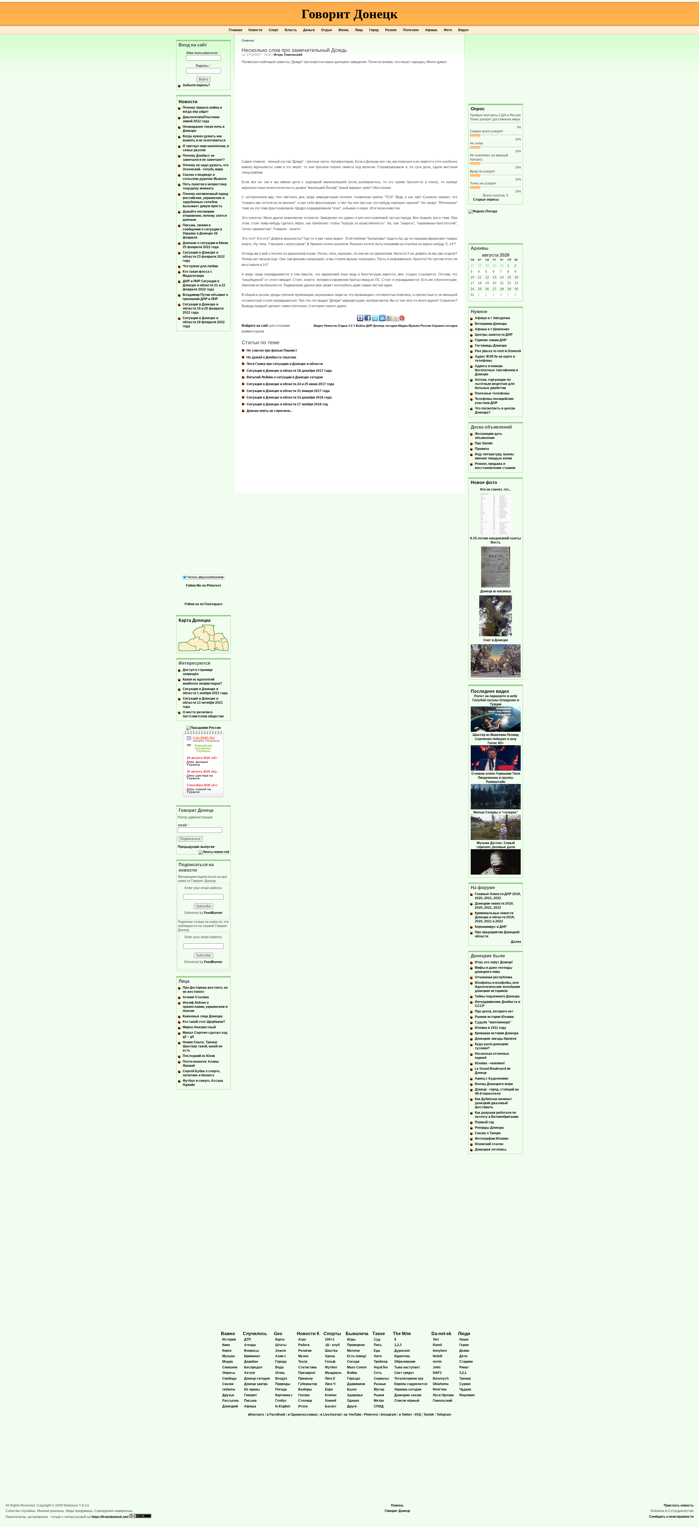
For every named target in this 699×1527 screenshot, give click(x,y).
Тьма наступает (407, 1367)
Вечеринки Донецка (491, 324)
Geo (278, 1333)
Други (352, 1406)
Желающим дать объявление (488, 436)
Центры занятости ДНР (494, 335)
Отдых (326, 30)
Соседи (353, 1361)
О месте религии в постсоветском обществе (203, 714)
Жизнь (343, 30)
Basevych (441, 1378)
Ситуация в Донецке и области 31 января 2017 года (288, 391)
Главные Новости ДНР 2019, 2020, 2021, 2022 (498, 896)
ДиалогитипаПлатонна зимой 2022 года (201, 119)
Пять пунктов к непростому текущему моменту (205, 186)
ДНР (369, 325)
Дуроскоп (402, 1351)
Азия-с (280, 1356)
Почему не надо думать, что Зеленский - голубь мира (206, 167)
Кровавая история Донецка (497, 1033)
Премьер (305, 1378)
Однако (353, 1401)
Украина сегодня (444, 325)
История (229, 1339)
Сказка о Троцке (488, 1133)
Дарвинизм (356, 1384)
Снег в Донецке (495, 640)
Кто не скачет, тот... (495, 489)
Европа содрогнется (410, 1384)
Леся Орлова (443, 1395)
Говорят (250, 1395)
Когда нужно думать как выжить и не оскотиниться (204, 138)
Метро (379, 1401)
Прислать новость (679, 1505)
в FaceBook (276, 1414)
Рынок (379, 1395)
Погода (281, 1389)
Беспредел (253, 1367)
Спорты (332, 1333)
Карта (280, 1339)
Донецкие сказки (407, 1395)
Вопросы (251, 1351)
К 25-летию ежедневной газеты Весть (495, 540)
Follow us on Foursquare (204, 604)
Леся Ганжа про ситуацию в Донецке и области (285, 364)
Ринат (464, 1367)
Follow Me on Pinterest (203, 585)
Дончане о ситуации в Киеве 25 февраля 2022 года (205, 245)
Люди (464, 1333)
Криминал (252, 1356)
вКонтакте (256, 1414)
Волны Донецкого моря (494, 1084)
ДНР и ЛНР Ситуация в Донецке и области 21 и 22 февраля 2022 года (204, 285)
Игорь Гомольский (288, 54)
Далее (516, 942)
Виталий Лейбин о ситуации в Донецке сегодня (285, 377)
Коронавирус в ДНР (491, 927)
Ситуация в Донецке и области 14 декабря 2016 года (289, 397)
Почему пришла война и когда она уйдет (202, 110)
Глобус (281, 1401)
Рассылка (230, 1401)
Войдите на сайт (255, 326)
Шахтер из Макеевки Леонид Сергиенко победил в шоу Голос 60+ (496, 739)
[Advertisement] (495, 68)
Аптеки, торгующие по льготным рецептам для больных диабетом (494, 384)
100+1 (329, 1339)
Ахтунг (249, 1373)
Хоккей (330, 1401)
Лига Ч (330, 1384)
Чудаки (465, 1389)
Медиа (403, 325)
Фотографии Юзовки (491, 1138)
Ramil (437, 1345)
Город (374, 30)
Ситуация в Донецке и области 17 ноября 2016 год (287, 404)
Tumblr (428, 1414)
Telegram (444, 1414)
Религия (305, 1351)
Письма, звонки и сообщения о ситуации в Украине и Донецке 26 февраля (202, 231)
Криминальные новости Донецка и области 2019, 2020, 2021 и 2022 (495, 917)
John (436, 1367)
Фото (448, 30)
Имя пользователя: (203, 53)
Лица (359, 30)
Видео (463, 30)
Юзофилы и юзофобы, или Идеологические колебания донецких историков (497, 987)
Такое (378, 1333)
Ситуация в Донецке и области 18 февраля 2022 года (204, 322)
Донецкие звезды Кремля (495, 1039)
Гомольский (442, 1401)
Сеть (378, 1373)
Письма (250, 1401)
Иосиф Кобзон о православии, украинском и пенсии (205, 1007)
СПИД (379, 1406)
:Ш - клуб (332, 1345)
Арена (330, 1356)
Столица (305, 1401)
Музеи (303, 1356)
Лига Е (330, 1378)
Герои (464, 1345)
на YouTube (353, 1414)
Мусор (379, 1389)
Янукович (467, 1395)
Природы (282, 1384)
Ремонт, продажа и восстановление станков (495, 466)
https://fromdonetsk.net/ (110, 1517)
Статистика (307, 1367)
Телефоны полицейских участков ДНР (494, 401)
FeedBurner (213, 913)
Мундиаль (333, 1373)
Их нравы (252, 1389)
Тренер (465, 1378)
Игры (351, 1339)
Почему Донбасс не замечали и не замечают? (204, 158)
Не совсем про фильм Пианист (272, 350)
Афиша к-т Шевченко (492, 329)
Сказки (227, 1384)
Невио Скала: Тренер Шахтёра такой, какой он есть (202, 1046)
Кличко (330, 1395)
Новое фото (484, 482)
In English (282, 1406)
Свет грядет (404, 1373)
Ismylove (440, 1351)
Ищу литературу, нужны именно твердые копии (494, 456)
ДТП (247, 1339)
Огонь (280, 1373)
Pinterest (371, 1414)
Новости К (308, 1333)
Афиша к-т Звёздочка (492, 318)
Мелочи (353, 1351)
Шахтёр (331, 1351)
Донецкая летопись (491, 1149)
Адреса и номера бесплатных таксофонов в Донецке (496, 370)
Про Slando (484, 443)
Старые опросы (486, 199)
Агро (302, 1339)
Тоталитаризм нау (408, 1378)
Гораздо (353, 1378)
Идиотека (402, 1356)
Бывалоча (357, 1333)
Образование (405, 1361)
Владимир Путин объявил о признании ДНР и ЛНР (205, 297)
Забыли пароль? (196, 85)
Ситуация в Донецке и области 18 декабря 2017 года (289, 371)
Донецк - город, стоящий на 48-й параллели (497, 1091)
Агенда (250, 1345)
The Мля (402, 1333)
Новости (255, 30)
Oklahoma (441, 1384)
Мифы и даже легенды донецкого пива (493, 970)
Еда (377, 1351)
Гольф (330, 1361)
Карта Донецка (195, 620)
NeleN (437, 1356)
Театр (302, 1361)
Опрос (478, 108)
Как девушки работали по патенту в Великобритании (496, 1115)
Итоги (302, 1406)
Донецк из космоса (495, 591)
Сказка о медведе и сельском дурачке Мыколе (205, 177)
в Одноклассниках (303, 1414)
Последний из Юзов (199, 1056)
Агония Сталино (196, 997)
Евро (329, 1389)
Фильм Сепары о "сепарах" (495, 812)
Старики (466, 1361)
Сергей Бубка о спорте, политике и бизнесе (201, 1073)
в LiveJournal (330, 1414)
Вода (279, 1367)
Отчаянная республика (493, 977)
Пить (378, 1345)
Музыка (414, 325)
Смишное (230, 1367)
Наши (463, 1339)
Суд (377, 1339)
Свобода (229, 1378)
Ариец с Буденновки (491, 1078)
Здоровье (355, 1395)
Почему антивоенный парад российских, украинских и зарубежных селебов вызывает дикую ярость (205, 200)
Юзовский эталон (489, 1144)
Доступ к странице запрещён (198, 672)
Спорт (274, 30)
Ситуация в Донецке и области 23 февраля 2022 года (204, 257)
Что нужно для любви (200, 266)
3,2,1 (463, 1373)
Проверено (356, 1345)
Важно (228, 1333)
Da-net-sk (441, 1333)
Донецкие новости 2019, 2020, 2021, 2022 (494, 906)
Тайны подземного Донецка (497, 996)
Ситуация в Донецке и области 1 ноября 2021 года (205, 691)
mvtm (437, 1361)
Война (360, 325)
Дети (463, 1356)
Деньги (309, 30)
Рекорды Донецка (489, 1128)
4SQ (417, 1414)
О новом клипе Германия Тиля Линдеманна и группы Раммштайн (495, 778)
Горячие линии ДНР (491, 340)
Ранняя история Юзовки (494, 1017)
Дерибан (251, 1361)
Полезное (411, 30)
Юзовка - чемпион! (490, 1063)
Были (351, 1389)
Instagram (388, 1414)
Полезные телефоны (492, 393)
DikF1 (437, 1373)
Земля (280, 1351)
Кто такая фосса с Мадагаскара (197, 274)
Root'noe (440, 1389)
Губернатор (307, 1384)
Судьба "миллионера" (493, 1022)
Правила (482, 449)
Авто (378, 1356)
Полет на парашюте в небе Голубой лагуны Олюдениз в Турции (495, 700)
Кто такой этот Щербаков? (204, 1022)
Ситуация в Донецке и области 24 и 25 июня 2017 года (290, 384)
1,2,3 (398, 1345)
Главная (235, 30)
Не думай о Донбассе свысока (271, 357)
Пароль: (203, 66)
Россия (425, 325)
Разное (391, 30)
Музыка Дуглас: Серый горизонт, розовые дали (495, 845)
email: (183, 825)
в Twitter (405, 1414)
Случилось (255, 1333)
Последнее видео (490, 691)
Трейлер (380, 1361)
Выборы (305, 1389)
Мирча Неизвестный (199, 1027)
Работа (304, 1345)
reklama (228, 1389)
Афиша (431, 30)
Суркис (465, 1384)
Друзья (228, 1395)
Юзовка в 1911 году (490, 1028)
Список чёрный (406, 1401)
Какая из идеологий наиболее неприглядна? (202, 681)
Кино (226, 1345)
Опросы (228, 1373)
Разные (380, 1384)
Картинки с (284, 1395)
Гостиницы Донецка (491, 345)
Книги (226, 1351)
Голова (304, 1395)
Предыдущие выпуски (196, 847)
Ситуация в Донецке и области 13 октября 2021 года (203, 703)
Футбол (331, 1367)
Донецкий (230, 1406)
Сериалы (381, 1378)
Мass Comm (357, 1367)
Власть (291, 30)
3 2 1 (351, 325)
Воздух (281, 1378)
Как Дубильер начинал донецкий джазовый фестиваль (493, 1103)
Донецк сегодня (385, 325)
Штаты (280, 1345)
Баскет (330, 1406)
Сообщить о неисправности (671, 1517)
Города (281, 1361)
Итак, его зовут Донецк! (494, 962)
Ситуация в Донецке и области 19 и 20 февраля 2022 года (203, 308)
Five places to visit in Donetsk (498, 351)
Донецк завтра (256, 1384)
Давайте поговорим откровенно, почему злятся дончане (205, 216)
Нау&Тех (381, 1367)
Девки (464, 1351)
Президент (307, 1373)
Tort (436, 1339)
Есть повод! (356, 1356)
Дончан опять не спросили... (269, 411)
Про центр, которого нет (494, 1011)
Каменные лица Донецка (203, 1016)
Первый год (484, 1122)
